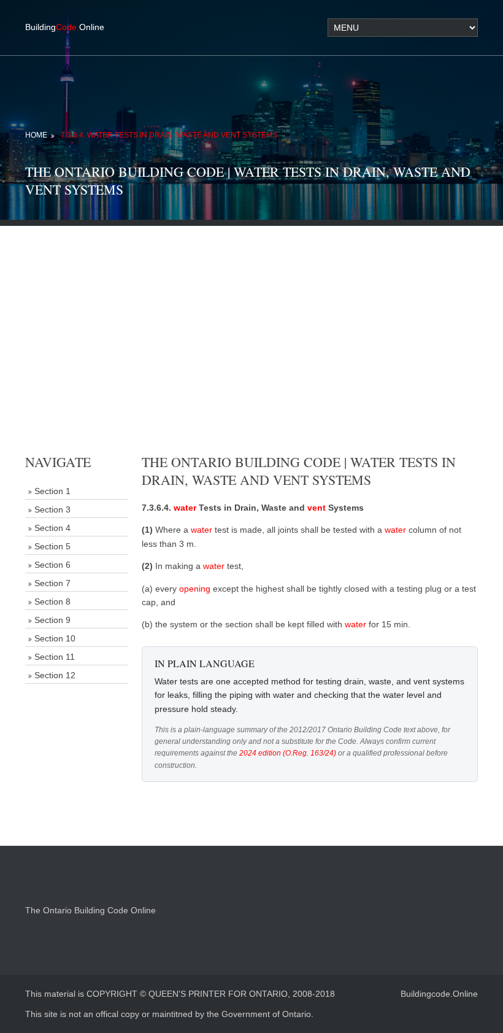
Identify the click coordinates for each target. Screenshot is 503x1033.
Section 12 (54, 675)
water (185, 508)
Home (36, 135)
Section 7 (52, 583)
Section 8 (52, 601)
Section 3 (52, 509)
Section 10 (54, 638)
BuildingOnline (64, 27)
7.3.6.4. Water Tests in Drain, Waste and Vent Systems (169, 135)
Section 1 (52, 491)
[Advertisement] (251, 312)
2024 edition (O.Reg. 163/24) (287, 753)
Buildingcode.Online (439, 994)
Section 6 (52, 565)
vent (316, 508)
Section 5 (52, 546)
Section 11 (54, 657)
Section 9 (52, 620)
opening (194, 589)
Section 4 (52, 528)
